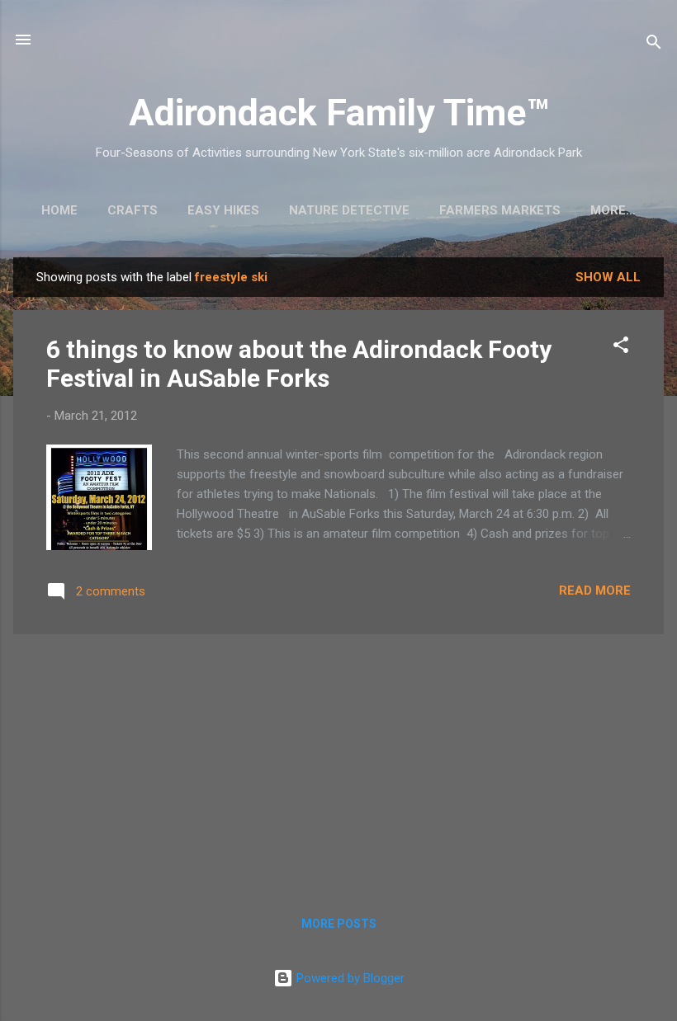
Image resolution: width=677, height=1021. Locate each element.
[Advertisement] (338, 762)
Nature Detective (349, 210)
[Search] (654, 45)
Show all (608, 277)
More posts (338, 923)
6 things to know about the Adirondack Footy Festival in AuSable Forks (299, 364)
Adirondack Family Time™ (339, 112)
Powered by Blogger (349, 978)
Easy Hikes (223, 210)
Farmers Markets (500, 210)
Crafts (132, 210)
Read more (595, 590)
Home (59, 210)
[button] (621, 347)
